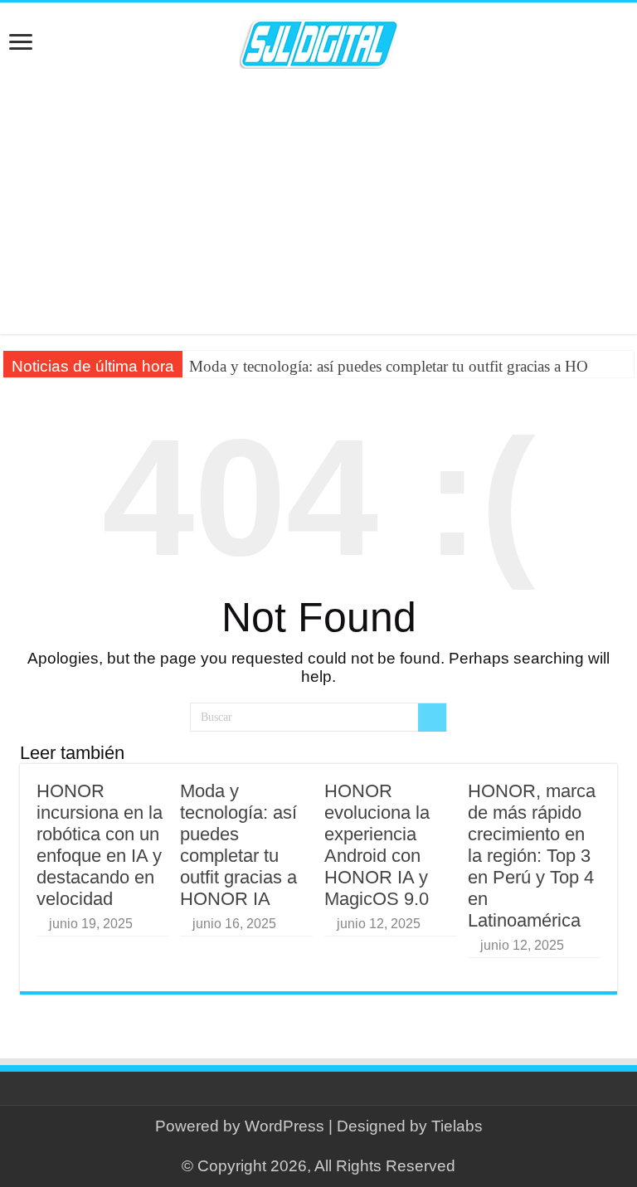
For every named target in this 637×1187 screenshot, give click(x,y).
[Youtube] (326, 1146)
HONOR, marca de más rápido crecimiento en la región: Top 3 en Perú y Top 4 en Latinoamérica (532, 856)
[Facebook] (295, 1146)
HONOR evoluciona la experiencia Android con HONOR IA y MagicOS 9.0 (377, 845)
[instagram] (342, 1146)
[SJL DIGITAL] (318, 41)
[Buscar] (432, 717)
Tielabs (457, 1126)
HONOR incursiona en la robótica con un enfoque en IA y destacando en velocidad (99, 845)
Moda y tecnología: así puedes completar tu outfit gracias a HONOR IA (238, 845)
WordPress (284, 1126)
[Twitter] (310, 1146)
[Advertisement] (318, 201)
